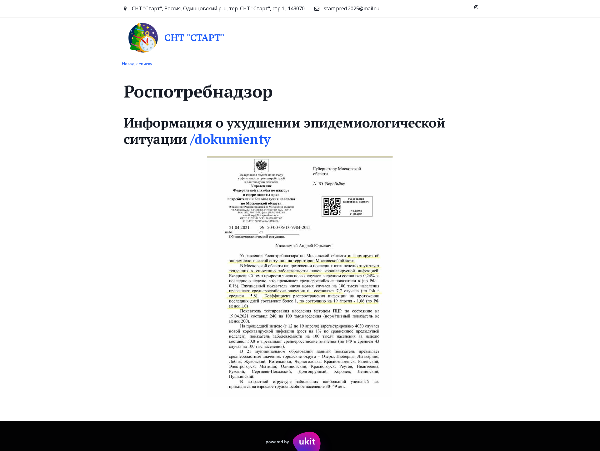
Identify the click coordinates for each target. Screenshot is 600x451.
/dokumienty (230, 139)
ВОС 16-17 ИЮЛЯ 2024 (198, 37)
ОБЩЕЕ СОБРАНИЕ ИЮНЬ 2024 (124, 37)
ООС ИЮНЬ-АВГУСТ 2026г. (423, 37)
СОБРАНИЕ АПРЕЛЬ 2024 (46, 37)
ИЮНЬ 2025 (367, 37)
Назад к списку (137, 63)
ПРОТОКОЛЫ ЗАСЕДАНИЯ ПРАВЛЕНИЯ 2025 (289, 37)
